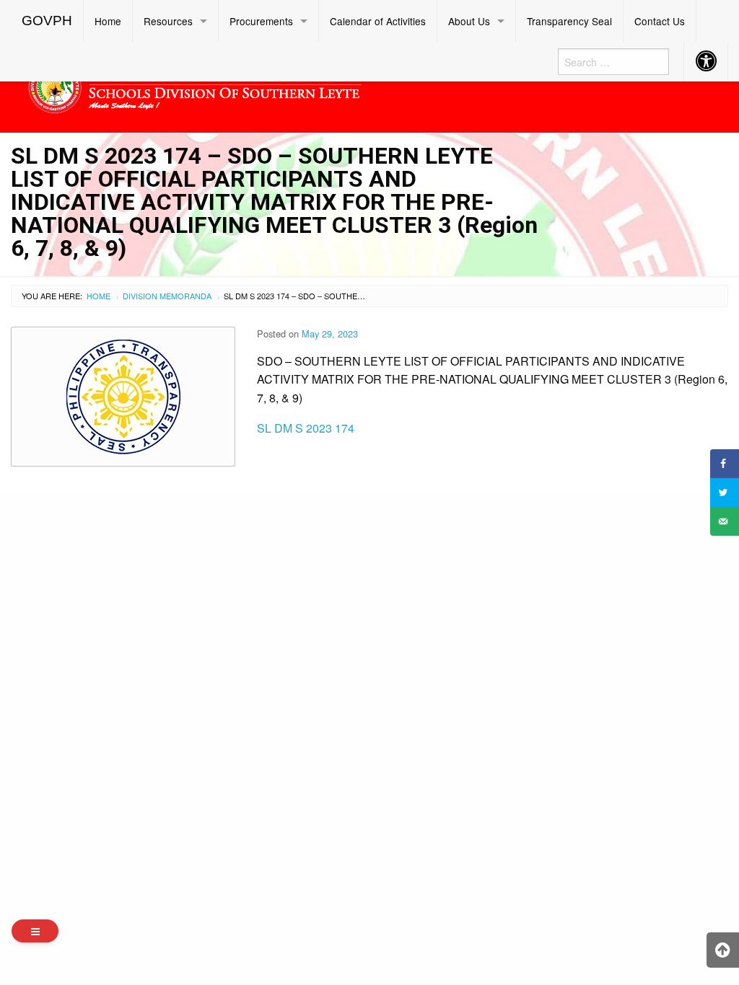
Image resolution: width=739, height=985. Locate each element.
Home (108, 21)
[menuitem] (47, 21)
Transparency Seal (569, 21)
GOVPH (47, 20)
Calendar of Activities (378, 21)
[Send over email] (724, 521)
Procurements (261, 21)
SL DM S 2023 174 (305, 428)
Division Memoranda (167, 295)
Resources (168, 21)
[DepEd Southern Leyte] (277, 84)
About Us (469, 21)
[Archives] (35, 930)
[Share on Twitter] (724, 492)
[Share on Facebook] (724, 463)
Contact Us (659, 21)
